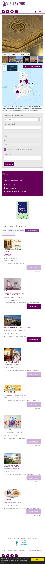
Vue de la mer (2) (11, 188)
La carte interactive (34, 66)
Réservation (34, 306)
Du (5, 132)
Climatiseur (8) (10, 185)
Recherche (9, 164)
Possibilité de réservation (16, 231)
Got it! (37, 559)
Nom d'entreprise (10, 124)
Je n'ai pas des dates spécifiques (20, 149)
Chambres (7, 154)
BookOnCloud (39, 550)
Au (5, 141)
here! (2, 562)
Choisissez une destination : (13, 116)
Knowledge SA (23, 550)
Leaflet (4, 106)
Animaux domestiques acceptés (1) (16, 191)
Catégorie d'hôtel (32, 231)
